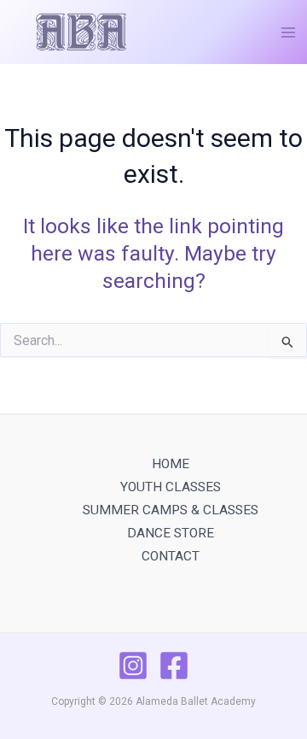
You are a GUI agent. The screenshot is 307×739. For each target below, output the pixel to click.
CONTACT (171, 556)
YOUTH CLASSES (170, 487)
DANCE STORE (170, 533)
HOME (170, 464)
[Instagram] (133, 665)
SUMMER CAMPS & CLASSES (170, 510)
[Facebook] (174, 665)
